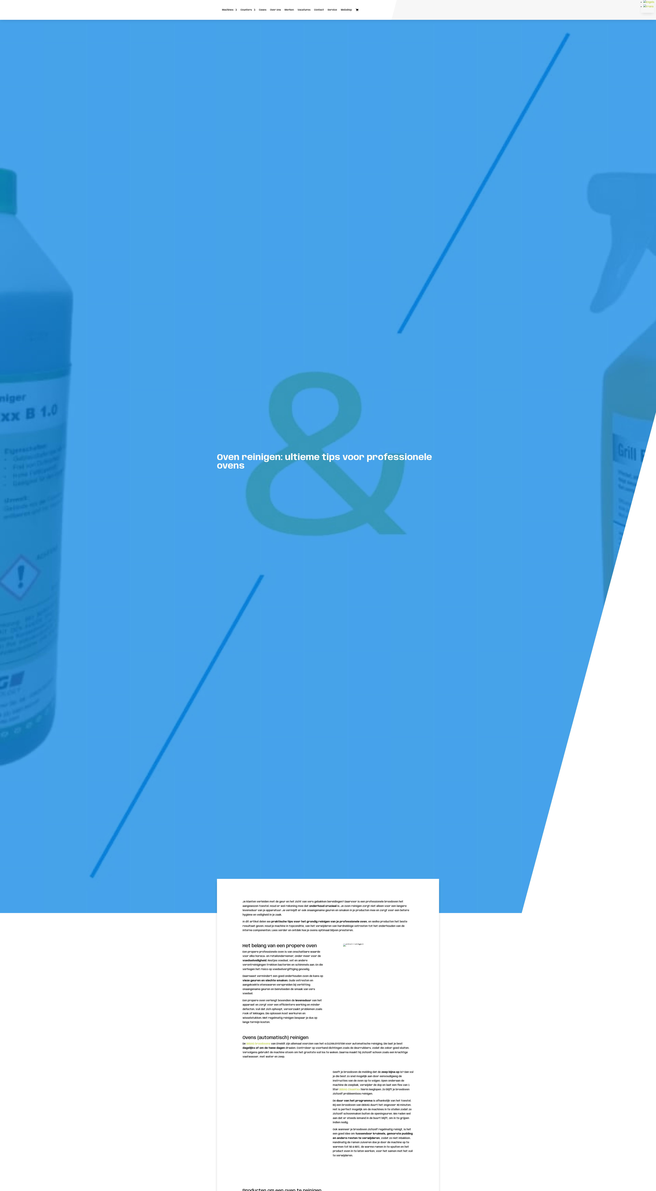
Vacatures (304, 10)
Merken (289, 10)
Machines (227, 10)
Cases (262, 10)
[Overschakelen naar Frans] (648, 6)
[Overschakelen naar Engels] (648, 2)
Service (332, 10)
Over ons (275, 10)
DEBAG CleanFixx (349, 1089)
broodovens (262, 1043)
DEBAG (250, 1043)
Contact (319, 10)
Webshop (346, 10)
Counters (246, 10)
